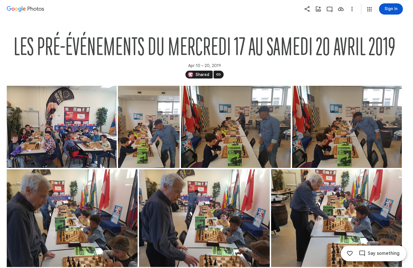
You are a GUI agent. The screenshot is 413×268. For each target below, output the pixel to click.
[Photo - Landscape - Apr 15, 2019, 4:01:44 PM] (347, 127)
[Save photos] (340, 9)
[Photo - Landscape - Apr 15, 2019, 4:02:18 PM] (204, 218)
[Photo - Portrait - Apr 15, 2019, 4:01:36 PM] (149, 127)
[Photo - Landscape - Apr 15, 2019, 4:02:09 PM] (72, 218)
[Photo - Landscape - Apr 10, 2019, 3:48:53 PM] (62, 127)
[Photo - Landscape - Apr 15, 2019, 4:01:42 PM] (236, 127)
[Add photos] (318, 9)
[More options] (352, 9)
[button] (369, 9)
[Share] (307, 9)
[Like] (349, 253)
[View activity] (329, 9)
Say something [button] (384, 253)
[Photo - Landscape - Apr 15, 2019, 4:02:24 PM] (336, 218)
